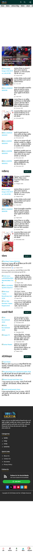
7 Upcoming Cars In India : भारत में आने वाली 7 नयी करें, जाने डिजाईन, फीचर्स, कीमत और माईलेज (16, 384)
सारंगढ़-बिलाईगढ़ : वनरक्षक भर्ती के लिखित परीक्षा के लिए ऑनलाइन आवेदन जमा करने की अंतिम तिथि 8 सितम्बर (22, 337)
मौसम (2, 6)
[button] (24, 2)
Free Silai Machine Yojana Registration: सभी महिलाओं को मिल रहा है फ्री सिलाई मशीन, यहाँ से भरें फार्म (22, 303)
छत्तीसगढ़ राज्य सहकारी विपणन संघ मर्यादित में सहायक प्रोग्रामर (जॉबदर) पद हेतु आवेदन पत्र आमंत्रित (22, 347)
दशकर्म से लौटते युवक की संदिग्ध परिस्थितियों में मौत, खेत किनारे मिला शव (21, 162)
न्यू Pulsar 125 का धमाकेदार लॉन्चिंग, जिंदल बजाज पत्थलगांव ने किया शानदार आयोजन (22, 179)
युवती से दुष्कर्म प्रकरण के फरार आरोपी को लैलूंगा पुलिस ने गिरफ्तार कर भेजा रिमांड (22, 134)
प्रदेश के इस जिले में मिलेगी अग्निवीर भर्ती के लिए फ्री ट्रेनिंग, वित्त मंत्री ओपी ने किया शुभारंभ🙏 (23, 278)
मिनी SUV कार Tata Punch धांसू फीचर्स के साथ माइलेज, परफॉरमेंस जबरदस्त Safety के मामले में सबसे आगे (16, 366)
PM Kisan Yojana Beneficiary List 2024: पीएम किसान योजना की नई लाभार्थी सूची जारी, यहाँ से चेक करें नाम (23, 294)
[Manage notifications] (28, 548)
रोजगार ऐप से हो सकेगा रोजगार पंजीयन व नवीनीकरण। (23, 286)
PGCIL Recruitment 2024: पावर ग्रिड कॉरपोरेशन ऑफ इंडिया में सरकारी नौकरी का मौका (22, 328)
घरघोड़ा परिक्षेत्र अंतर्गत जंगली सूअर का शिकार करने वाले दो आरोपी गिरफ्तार (22, 80)
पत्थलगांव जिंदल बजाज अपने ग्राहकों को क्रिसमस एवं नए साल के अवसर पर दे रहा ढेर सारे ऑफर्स (22, 114)
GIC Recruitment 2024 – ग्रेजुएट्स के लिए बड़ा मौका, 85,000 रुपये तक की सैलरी (22, 319)
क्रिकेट (8, 6)
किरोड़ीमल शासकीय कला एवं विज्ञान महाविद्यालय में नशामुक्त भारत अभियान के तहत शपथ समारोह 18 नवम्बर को (22, 153)
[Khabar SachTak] (4, 2)
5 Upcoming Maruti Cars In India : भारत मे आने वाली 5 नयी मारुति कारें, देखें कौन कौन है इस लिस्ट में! (16, 393)
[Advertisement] (16, 27)
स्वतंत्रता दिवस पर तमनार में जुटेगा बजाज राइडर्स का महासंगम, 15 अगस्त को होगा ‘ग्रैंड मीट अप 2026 (22, 71)
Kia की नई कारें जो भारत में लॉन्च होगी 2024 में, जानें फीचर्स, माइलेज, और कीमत (16, 375)
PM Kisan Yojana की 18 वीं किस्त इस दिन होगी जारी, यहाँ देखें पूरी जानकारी (16, 264)
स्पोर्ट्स (28, 6)
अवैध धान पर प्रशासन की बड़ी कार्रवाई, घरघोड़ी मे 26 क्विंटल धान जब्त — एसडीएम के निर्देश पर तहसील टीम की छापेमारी (22, 143)
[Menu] (30, 2)
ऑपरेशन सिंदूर (15, 6)
